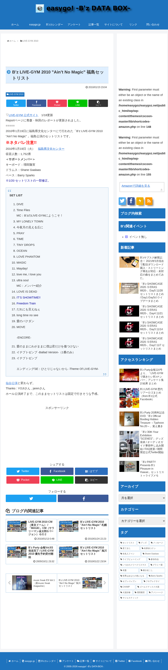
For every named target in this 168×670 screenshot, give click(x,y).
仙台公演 (12, 383)
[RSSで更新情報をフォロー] (148, 201)
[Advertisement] (57, 53)
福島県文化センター (51, 148)
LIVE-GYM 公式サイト (23, 115)
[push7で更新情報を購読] (140, 201)
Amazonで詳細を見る (136, 185)
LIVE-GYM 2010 (16, 94)
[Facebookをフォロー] (83, 498)
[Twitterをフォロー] (31, 498)
